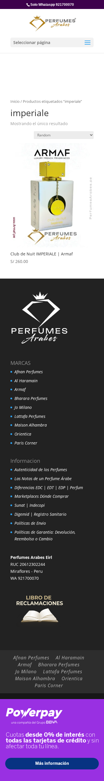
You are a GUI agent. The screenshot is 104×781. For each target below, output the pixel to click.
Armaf (19, 389)
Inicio (15, 101)
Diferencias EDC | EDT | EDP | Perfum (48, 487)
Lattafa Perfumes (29, 416)
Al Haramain (26, 380)
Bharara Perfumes (30, 398)
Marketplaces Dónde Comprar (41, 496)
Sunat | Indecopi (29, 505)
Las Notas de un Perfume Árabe (43, 478)
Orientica (22, 434)
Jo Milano (23, 407)
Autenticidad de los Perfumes (40, 469)
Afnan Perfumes (28, 371)
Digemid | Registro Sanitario (40, 514)
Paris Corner (25, 443)
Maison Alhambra (30, 425)
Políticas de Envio (30, 523)
